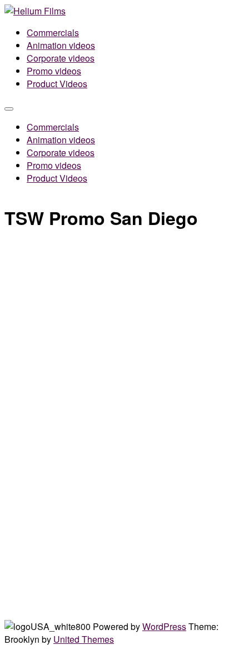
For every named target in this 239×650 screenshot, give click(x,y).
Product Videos (57, 83)
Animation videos (61, 45)
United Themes (83, 639)
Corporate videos (60, 58)
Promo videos (54, 70)
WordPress (164, 626)
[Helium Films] (35, 10)
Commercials (53, 32)
